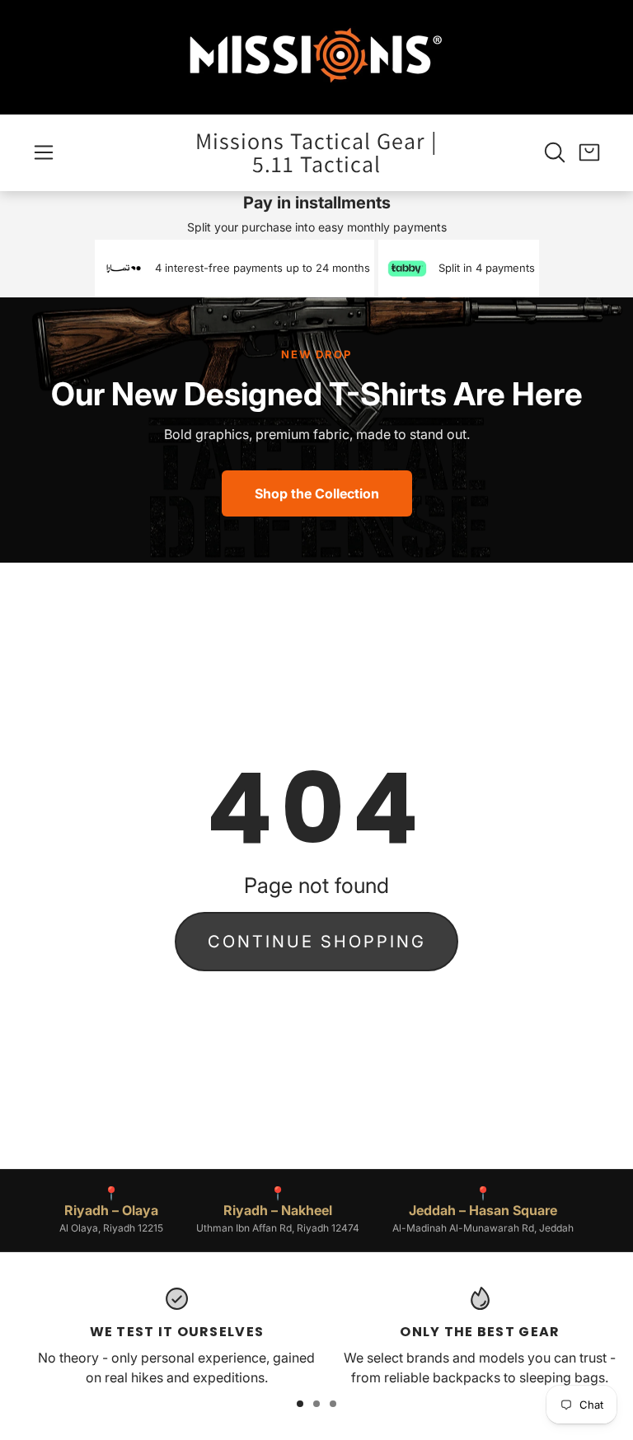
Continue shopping (317, 941)
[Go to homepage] (316, 57)
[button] (43, 152)
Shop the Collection (317, 493)
